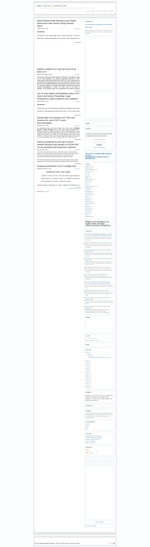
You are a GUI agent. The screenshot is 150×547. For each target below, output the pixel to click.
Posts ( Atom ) (46, 191)
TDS (86, 184)
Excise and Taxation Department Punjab (93, 437)
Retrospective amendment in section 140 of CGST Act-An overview (98, 242)
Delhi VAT (87, 206)
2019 (88, 368)
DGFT (86, 204)
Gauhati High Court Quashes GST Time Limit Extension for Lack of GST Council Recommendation (56, 120)
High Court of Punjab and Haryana (92, 439)
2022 (88, 362)
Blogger (101, 521)
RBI (86, 214)
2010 (88, 385)
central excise (88, 201)
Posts (88, 450)
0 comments (77, 28)
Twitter (86, 429)
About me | (36, 543)
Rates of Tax (88, 199)
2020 (88, 366)
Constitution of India (89, 203)
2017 (88, 372)
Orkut (86, 427)
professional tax (88, 216)
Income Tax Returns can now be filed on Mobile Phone (95, 274)
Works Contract (88, 179)
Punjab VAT (87, 166)
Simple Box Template (44, 543)
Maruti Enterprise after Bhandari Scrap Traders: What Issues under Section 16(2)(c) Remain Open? (57, 23)
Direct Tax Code (88, 208)
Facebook (87, 424)
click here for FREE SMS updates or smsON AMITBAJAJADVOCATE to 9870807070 (98, 156)
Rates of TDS (88, 198)
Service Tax (88, 171)
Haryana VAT (88, 211)
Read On (78, 42)
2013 (88, 379)
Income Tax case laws (90, 169)
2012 (88, 381)
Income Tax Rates (89, 194)
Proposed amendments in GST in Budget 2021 (56, 166)
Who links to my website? (90, 525)
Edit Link (93, 10)
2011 (88, 383)
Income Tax (88, 168)
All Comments (90, 452)
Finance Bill (87, 209)
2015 (88, 376)
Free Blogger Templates (64, 543)
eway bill (87, 189)
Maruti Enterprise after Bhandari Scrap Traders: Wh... (100, 357)
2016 (88, 374)
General (87, 176)
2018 (88, 370)
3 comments (77, 168)
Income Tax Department (90, 441)
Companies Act (88, 193)
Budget (87, 178)
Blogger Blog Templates (75, 543)
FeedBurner (102, 147)
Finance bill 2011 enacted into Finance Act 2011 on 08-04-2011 (97, 267)
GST (86, 173)
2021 (88, 364)
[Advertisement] (51, 54)
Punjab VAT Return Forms (91, 186)
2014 (88, 377)
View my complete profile (92, 340)
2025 (88, 360)
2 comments (77, 149)
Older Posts (71, 188)
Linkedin (87, 425)
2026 (88, 352)
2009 (88, 387)
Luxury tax (87, 213)
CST (86, 174)
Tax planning (88, 188)
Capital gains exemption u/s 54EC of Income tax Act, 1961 (96, 290)
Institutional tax (88, 191)
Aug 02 (90, 355)
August (89, 354)
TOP (114, 543)
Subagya (52, 543)
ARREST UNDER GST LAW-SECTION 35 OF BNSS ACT (56, 70)
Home (88, 10)
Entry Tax (87, 181)
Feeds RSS (111, 10)
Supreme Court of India (90, 442)
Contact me (99, 10)
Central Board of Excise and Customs (93, 435)
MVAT (86, 196)
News (86, 183)
